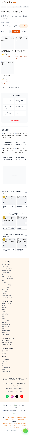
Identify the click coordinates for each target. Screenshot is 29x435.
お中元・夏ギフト (6, 367)
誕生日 (3, 318)
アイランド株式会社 (10, 417)
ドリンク (4, 293)
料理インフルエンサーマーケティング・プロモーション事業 (14, 425)
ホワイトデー (5, 361)
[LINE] (7, 396)
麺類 (3, 280)
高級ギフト (4, 322)
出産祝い (4, 311)
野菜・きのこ (5, 289)
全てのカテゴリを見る (14, 120)
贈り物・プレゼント (6, 303)
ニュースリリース (13, 419)
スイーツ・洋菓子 (10, 87)
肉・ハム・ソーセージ (7, 268)
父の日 (3, 365)
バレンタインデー (6, 359)
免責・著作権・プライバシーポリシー (14, 388)
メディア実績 (19, 391)
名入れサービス (5, 326)
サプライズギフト (6, 324)
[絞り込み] (10, 31)
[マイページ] (24, 2)
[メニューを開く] (27, 2)
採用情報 (24, 417)
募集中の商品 (5, 351)
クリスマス (4, 369)
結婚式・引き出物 (6, 330)
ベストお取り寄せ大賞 (7, 342)
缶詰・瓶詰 (4, 291)
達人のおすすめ (5, 340)
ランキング (18, 6)
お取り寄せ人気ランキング (8, 338)
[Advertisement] (14, 175)
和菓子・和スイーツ (6, 266)
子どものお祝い (5, 320)
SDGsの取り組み (20, 419)
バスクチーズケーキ (14, 26)
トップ (2, 87)
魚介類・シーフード (6, 270)
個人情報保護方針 (18, 417)
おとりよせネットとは (8, 383)
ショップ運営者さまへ (21, 383)
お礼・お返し (5, 314)
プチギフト (4, 307)
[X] (16, 396)
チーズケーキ (5, 25)
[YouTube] (21, 396)
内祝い (3, 328)
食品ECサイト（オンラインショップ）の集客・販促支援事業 (14, 423)
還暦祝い (4, 316)
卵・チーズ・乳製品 (6, 285)
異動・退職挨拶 (5, 334)
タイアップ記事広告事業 (14, 427)
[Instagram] (12, 396)
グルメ (3, 6)
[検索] (21, 2)
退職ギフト (4, 332)
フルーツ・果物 (5, 287)
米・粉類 (4, 282)
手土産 (3, 305)
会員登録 (4, 353)
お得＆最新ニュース (6, 344)
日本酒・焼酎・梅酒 (6, 295)
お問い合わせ (10, 391)
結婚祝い (4, 309)
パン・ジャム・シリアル (7, 278)
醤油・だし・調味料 (6, 276)
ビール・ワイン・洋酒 (7, 297)
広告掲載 (7, 419)
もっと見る (23, 25)
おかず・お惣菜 (5, 272)
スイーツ (10, 6)
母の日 (3, 363)
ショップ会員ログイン (14, 386)
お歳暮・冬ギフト (6, 371)
